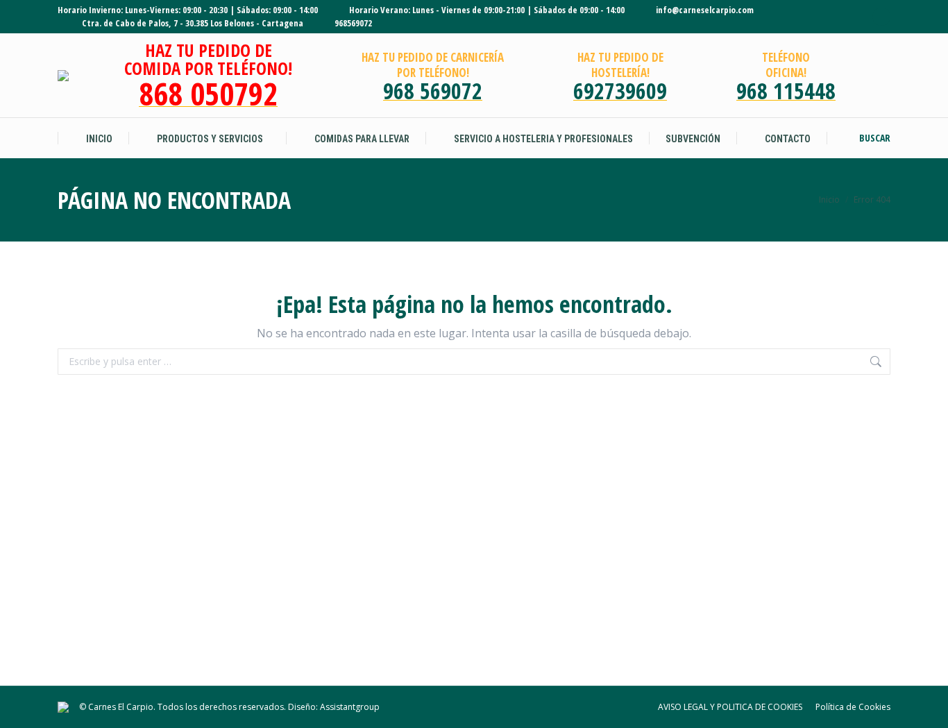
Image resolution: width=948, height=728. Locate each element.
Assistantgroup (350, 707)
